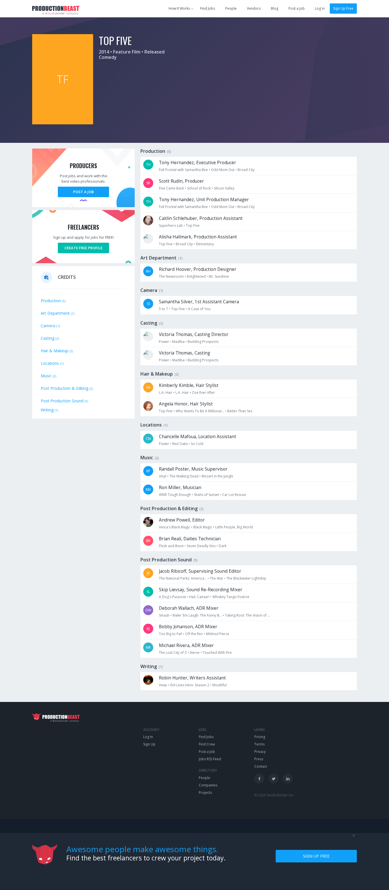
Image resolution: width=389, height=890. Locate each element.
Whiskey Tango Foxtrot (230, 596)
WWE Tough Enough (175, 494)
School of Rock (199, 188)
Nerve (195, 652)
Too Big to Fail (170, 633)
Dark (222, 545)
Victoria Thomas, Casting (184, 353)
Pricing (259, 736)
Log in (320, 8)
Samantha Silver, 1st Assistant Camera (199, 302)
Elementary (205, 244)
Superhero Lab (171, 225)
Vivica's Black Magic (174, 527)
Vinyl (162, 476)
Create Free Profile (83, 247)
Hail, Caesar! (199, 596)
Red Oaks (180, 443)
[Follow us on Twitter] (274, 779)
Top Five (193, 225)
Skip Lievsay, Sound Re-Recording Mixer (200, 590)
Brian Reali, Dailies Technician (190, 539)
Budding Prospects (203, 341)
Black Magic (202, 527)
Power (164, 341)
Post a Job (296, 8)
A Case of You (199, 308)
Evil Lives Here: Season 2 (189, 685)
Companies (208, 785)
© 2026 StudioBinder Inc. (274, 795)
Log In (148, 736)
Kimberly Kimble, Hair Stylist (188, 385)
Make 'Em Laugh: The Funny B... (197, 615)
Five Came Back (171, 188)
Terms (259, 744)
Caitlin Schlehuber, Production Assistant (201, 218)
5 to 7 (163, 308)
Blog (274, 8)
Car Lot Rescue (234, 494)
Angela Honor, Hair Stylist (186, 404)
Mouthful (219, 685)
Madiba (178, 341)
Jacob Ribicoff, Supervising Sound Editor (200, 571)
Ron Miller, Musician (180, 488)
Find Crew (207, 744)
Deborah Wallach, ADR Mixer (188, 608)
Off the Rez (194, 633)
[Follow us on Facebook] (259, 779)
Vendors (254, 8)
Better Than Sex (239, 411)
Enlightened (196, 276)
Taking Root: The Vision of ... (247, 615)
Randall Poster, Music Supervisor (193, 469)
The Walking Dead (183, 476)
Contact (260, 766)
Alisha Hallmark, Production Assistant (198, 237)
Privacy (260, 751)
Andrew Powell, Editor (182, 520)
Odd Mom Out (222, 169)
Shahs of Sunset (206, 494)
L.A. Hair (165, 392)
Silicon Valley (224, 188)
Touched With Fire (217, 652)
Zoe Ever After (203, 392)
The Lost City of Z (173, 652)
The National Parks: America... (183, 578)
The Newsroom (171, 276)
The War (216, 578)
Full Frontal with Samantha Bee (183, 169)
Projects (205, 792)
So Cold (197, 443)
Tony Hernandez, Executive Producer (197, 163)
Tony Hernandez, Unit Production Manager (204, 200)
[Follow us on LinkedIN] (288, 779)
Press (258, 759)
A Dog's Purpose (172, 596)
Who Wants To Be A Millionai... (200, 411)
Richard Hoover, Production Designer (197, 269)
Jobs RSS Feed (210, 759)
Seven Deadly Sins (201, 545)
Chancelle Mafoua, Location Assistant (197, 437)
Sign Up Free (343, 8)
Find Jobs (207, 8)
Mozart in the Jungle (217, 476)
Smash (164, 615)
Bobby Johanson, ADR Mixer (188, 627)
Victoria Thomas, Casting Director (193, 334)
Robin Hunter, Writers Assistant (192, 678)
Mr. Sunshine (219, 276)
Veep (163, 685)
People (231, 8)
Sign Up (149, 744)
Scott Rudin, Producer (181, 181)
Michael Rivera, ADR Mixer (186, 645)
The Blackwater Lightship (246, 578)
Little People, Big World (234, 527)
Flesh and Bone (171, 545)
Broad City (246, 169)
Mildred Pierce (217, 633)
